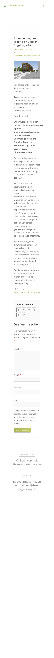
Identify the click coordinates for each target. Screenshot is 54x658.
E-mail (17, 387)
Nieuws (29, 50)
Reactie (18, 349)
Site (15, 400)
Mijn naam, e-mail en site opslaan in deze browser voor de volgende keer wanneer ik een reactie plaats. (26, 417)
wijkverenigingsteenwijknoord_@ (27, 55)
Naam (17, 374)
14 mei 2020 (18, 50)
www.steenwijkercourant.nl (26, 292)
